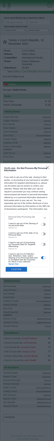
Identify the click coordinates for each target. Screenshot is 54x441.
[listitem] (27, 218)
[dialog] (27, 220)
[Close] (48, 168)
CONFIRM (16, 269)
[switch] (43, 224)
